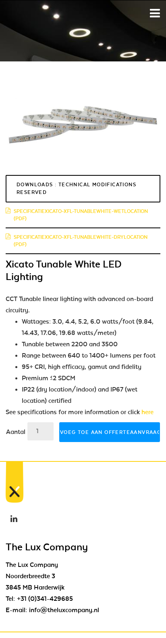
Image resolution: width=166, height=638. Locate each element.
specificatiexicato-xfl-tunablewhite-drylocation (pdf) (80, 240)
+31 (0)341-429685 (45, 598)
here (147, 412)
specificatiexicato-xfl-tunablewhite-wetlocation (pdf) (81, 214)
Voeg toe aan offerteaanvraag (110, 432)
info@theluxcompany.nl (64, 610)
